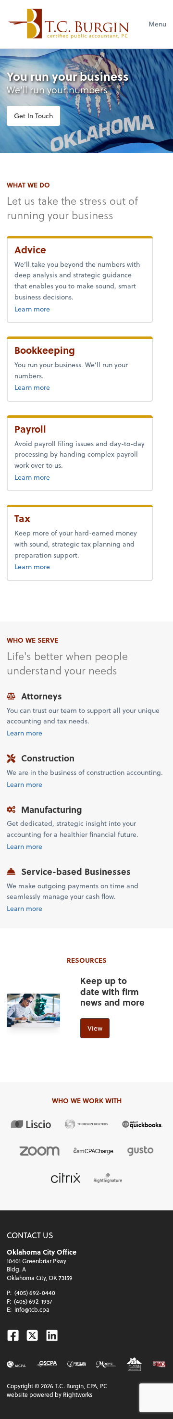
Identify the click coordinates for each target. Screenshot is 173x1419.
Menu (157, 24)
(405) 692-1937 (33, 1301)
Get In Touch (33, 116)
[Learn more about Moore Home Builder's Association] (134, 1364)
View (94, 1028)
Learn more (53, 308)
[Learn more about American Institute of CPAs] (16, 1364)
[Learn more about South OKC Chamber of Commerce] (76, 1364)
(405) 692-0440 (34, 1292)
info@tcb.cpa (31, 1309)
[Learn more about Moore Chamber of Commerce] (106, 1364)
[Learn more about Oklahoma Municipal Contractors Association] (159, 1364)
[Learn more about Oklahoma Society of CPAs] (47, 1364)
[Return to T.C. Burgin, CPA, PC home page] (68, 24)
